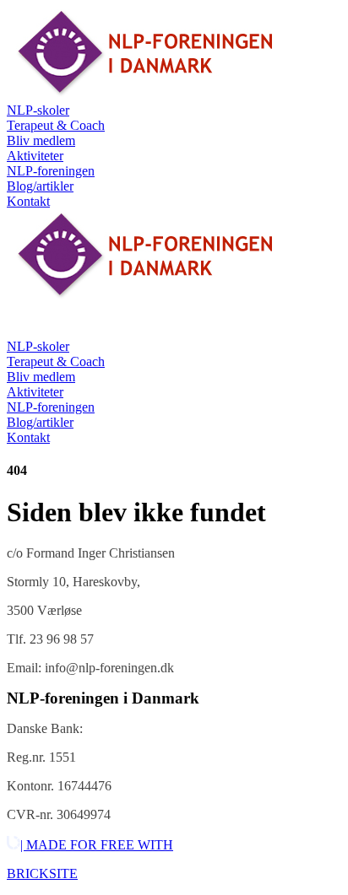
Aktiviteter (35, 155)
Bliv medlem (41, 140)
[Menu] (24, 322)
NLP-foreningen (51, 171)
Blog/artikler (40, 186)
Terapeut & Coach (56, 125)
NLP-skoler (38, 110)
